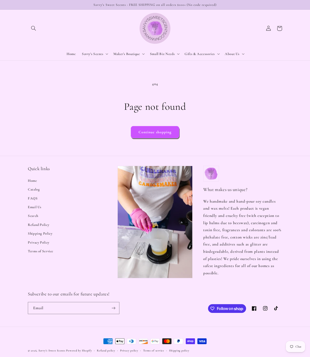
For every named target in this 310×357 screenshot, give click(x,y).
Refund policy (106, 350)
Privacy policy (129, 350)
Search (33, 216)
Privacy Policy (38, 242)
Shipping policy (179, 350)
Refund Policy (38, 224)
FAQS (33, 198)
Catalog (34, 189)
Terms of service (153, 350)
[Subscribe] (113, 308)
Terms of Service (40, 251)
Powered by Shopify (79, 350)
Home (32, 180)
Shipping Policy (40, 233)
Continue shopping (155, 132)
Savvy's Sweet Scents (52, 350)
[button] (33, 28)
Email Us (34, 207)
